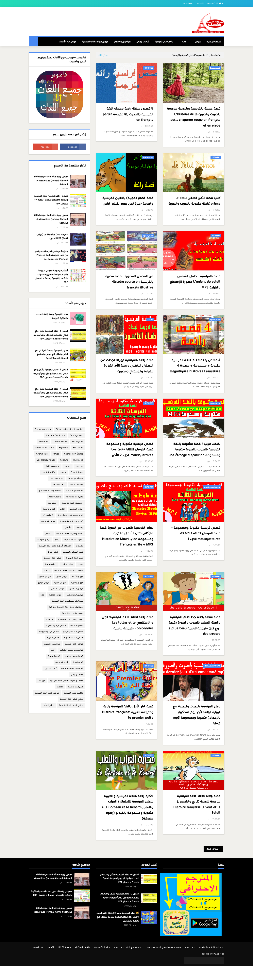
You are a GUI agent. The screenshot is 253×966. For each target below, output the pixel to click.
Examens (43, 441)
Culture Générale (55, 435)
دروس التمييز (61, 576)
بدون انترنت (190, 947)
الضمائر (48, 533)
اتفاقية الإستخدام (83, 947)
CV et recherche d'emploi (69, 429)
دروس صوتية (60, 582)
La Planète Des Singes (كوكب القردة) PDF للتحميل (52, 236)
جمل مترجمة (51, 564)
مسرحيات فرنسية (75, 686)
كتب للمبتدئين (50, 668)
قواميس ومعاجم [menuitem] (122, 41)
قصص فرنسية (77, 625)
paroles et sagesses (50, 490)
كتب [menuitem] (184, 41)
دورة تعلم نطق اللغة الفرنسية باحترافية (66, 607)
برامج (57, 539)
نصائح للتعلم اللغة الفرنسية (71, 705)
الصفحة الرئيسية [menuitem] (214, 41)
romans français (74, 496)
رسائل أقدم (212, 848)
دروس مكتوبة (55, 595)
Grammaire (42, 454)
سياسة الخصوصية (215, 3)
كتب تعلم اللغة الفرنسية (72, 668)
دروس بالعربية (77, 582)
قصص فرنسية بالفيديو (73, 631)
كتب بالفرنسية (62, 662)
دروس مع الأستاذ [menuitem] (67, 41)
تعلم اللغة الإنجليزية (74, 558)
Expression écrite (73, 454)
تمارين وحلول (67, 564)
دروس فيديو (43, 582)
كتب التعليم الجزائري (74, 656)
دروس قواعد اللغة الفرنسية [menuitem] (95, 41)
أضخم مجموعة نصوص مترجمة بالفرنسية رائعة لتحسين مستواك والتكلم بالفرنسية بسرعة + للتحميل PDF (51, 276)
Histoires (78, 460)
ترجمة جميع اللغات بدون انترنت (128, 947)
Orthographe (52, 466)
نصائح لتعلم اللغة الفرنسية (71, 699)
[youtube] (45, 147)
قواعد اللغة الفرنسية (74, 644)
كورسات (41, 680)
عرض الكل (103, 55)
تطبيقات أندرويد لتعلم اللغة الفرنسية (55, 545)
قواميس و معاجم (52, 644)
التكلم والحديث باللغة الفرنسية (70, 533)
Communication (43, 429)
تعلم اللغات (53, 552)
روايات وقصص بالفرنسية (72, 613)
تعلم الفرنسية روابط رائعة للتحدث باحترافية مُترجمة (52, 316)
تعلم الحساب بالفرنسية (73, 552)
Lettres (79, 466)
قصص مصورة (53, 637)
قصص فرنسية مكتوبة (73, 637)
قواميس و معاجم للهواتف (71, 650)
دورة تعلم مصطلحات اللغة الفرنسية (67, 601)
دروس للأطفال (76, 588)
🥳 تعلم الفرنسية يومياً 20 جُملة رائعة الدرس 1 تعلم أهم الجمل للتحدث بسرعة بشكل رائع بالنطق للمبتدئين (117, 917)
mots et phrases (74, 490)
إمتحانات (79, 527)
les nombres (56, 478)
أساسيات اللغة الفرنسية (72, 503)
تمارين (80, 564)
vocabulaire (55, 496)
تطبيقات (79, 545)
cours (63, 472)
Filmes (56, 454)
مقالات (60, 686)
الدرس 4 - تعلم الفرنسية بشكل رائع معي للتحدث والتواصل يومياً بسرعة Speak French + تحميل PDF (50, 393)
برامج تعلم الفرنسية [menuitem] (164, 41)
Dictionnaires (60, 441)
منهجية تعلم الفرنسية (73, 693)
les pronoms (76, 484)
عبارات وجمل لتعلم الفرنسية (70, 619)
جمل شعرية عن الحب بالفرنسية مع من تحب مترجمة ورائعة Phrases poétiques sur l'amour (51, 255)
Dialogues (77, 441)
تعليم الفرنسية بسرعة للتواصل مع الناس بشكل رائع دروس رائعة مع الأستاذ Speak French (51, 354)
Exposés (63, 447)
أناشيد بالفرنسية (48, 521)
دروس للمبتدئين (57, 588)
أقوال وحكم (47, 515)
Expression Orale (44, 447)
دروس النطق (45, 576)
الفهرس (201, 3)
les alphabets (75, 478)
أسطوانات (52, 503)
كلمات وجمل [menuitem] (142, 41)
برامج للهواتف (43, 539)
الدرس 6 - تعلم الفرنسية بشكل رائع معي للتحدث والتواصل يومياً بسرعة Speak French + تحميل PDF (50, 335)
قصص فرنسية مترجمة (49, 631)
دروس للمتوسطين (74, 595)
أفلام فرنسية (49, 509)
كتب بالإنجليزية (54, 656)
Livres (67, 466)
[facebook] (73, 147)
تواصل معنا (188, 3)
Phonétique (77, 472)
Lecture (64, 460)
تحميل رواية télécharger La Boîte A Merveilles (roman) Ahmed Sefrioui (51, 180)
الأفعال (67, 527)
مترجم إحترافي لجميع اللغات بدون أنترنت (163, 947)
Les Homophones (46, 460)
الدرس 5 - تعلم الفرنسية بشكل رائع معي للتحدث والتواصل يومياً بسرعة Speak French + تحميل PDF (50, 373)
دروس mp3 (77, 576)
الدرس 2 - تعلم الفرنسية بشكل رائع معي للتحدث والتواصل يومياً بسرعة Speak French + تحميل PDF (119, 897)
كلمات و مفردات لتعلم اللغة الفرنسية (66, 680)
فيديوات (49, 619)
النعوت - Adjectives (73, 539)
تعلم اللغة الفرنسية (52, 558)
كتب (53, 650)
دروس (47, 570)
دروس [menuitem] (198, 41)
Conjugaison (76, 435)
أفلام (62, 509)
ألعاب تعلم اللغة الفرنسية (71, 521)
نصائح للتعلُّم (48, 705)
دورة (42, 595)
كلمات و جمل (77, 674)
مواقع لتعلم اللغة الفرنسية (47, 693)
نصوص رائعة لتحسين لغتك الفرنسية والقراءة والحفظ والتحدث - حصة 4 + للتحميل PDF (51, 200)
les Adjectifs (48, 472)
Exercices (78, 447)
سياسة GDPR (64, 947)
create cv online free (213, 954)
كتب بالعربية (78, 662)
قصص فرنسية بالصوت (56, 625)
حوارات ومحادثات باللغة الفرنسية (69, 570)
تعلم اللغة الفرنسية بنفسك (211, 947)
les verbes (59, 484)
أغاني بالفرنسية (76, 509)
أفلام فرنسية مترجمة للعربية (70, 515)
